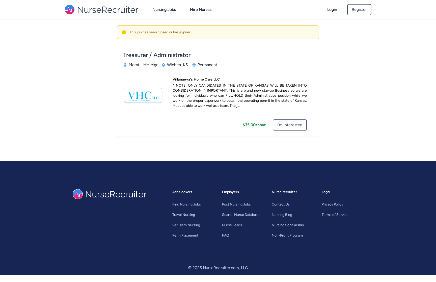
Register (359, 9)
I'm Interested (289, 124)
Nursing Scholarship (288, 225)
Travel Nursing (183, 215)
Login (332, 9)
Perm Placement (185, 235)
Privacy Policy (332, 204)
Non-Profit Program (287, 235)
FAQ (225, 235)
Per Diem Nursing (186, 225)
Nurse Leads (232, 225)
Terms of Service (335, 215)
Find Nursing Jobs (186, 204)
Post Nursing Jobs (236, 204)
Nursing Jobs (164, 9)
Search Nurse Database (241, 215)
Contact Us (281, 204)
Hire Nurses (200, 9)
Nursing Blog (282, 215)
